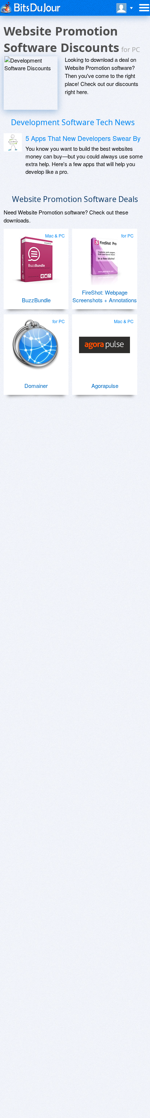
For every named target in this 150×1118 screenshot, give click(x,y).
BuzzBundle (36, 300)
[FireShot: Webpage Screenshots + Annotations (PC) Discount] (104, 256)
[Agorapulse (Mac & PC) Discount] (104, 342)
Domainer (36, 385)
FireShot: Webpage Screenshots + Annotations (104, 296)
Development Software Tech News (73, 122)
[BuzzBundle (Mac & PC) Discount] (36, 256)
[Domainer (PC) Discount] (36, 342)
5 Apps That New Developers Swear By (83, 138)
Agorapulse (104, 385)
